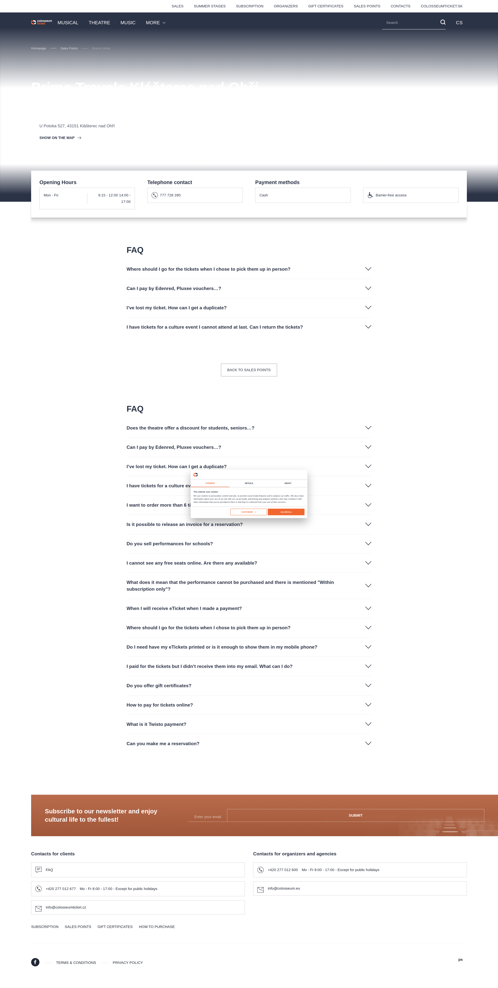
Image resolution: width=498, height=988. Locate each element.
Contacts (400, 6)
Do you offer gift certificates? (159, 685)
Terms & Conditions (76, 963)
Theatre (99, 22)
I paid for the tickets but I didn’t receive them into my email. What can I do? (210, 666)
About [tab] (288, 483)
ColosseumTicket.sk (442, 6)
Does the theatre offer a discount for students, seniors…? (190, 428)
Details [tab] (249, 483)
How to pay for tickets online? (160, 705)
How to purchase (157, 927)
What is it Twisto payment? (156, 724)
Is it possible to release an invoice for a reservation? (185, 524)
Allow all (286, 512)
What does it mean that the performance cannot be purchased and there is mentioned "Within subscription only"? (230, 586)
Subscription (249, 6)
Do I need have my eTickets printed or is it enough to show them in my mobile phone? (222, 647)
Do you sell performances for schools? (170, 543)
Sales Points (367, 6)
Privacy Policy (128, 963)
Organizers (286, 6)
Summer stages (210, 6)
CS (459, 22)
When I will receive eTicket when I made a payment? (184, 608)
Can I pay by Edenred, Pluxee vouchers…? (174, 288)
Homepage (38, 48)
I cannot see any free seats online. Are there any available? (192, 563)
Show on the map (57, 138)
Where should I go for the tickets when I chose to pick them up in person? (208, 269)
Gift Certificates (325, 6)
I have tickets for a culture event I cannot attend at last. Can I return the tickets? (215, 327)
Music (128, 22)
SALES (178, 6)
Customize (247, 512)
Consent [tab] (210, 483)
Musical (68, 22)
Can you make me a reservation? (163, 743)
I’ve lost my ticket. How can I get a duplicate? (177, 307)
